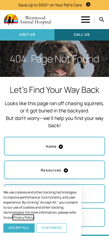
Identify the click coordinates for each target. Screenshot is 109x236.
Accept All (19, 228)
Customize (51, 228)
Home (51, 146)
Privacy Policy (23, 217)
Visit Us (27, 34)
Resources (51, 170)
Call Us (82, 34)
